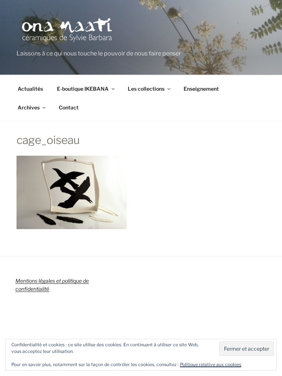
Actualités (30, 89)
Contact (69, 107)
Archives (29, 107)
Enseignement (201, 89)
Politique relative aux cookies (210, 364)
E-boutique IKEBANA (83, 89)
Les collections (146, 89)
